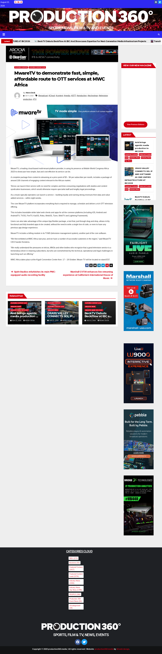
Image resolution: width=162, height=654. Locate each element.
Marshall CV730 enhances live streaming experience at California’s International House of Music (88, 274)
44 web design (122, 649)
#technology (93, 96)
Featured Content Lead (37, 67)
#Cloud (52, 96)
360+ (73, 558)
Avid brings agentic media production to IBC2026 (24, 316)
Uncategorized (74, 607)
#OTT (73, 96)
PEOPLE (74, 594)
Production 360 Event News (75, 600)
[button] (77, 34)
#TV (35, 99)
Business (74, 563)
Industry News (16, 306)
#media (67, 96)
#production (82, 96)
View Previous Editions (135, 124)
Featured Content (21, 67)
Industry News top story (19, 310)
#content (59, 96)
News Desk (30, 93)
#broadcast (43, 96)
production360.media (104, 649)
